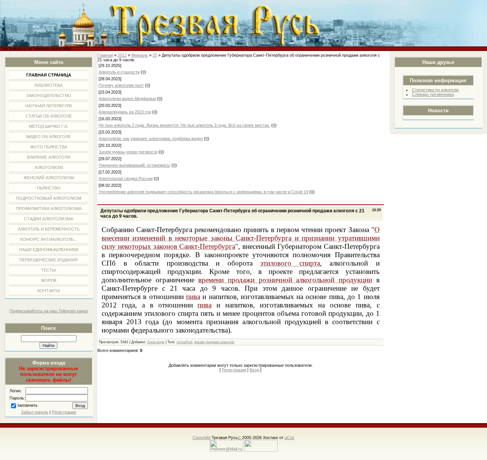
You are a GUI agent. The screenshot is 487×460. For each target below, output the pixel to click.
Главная (105, 55)
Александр (155, 342)
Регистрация (64, 412)
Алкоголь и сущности (119, 72)
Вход (254, 370)
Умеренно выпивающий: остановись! (134, 165)
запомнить (27, 405)
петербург (184, 342)
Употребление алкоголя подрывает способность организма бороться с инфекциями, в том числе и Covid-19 (203, 191)
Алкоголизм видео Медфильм (127, 98)
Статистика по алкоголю (435, 90)
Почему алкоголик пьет (121, 85)
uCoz (289, 437)
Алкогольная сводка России (126, 178)
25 (155, 55)
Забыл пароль (34, 412)
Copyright (201, 437)
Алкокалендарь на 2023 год (125, 112)
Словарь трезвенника (433, 94)
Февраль (139, 55)
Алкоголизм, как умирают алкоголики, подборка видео (151, 138)
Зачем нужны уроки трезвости (128, 152)
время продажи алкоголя (214, 342)
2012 (122, 55)
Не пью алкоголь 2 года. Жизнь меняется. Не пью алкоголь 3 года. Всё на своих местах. (184, 125)
